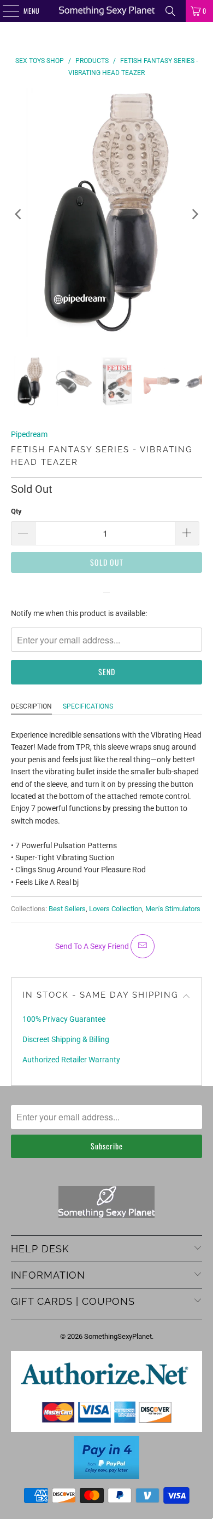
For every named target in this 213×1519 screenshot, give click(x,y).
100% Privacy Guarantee (63, 1019)
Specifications (88, 706)
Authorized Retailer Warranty (71, 1059)
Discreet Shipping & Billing (65, 1039)
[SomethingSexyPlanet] (107, 11)
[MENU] (5, 11)
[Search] (170, 11)
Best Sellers (67, 909)
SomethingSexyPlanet (118, 1336)
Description (31, 706)
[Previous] (19, 214)
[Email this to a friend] (143, 946)
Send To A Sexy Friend (93, 946)
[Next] (194, 214)
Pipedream (29, 434)
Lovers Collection (115, 909)
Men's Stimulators (172, 909)
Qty (16, 511)
